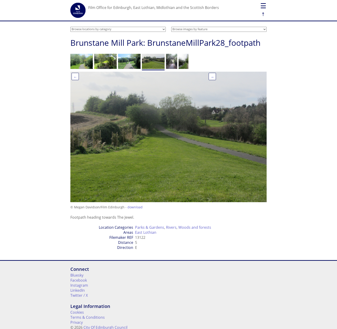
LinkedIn (77, 290)
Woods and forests (194, 227)
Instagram (79, 285)
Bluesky (76, 275)
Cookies (77, 312)
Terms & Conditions (87, 317)
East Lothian (145, 232)
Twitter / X (79, 295)
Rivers (171, 227)
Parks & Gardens (149, 227)
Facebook (78, 280)
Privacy (76, 322)
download (135, 207)
